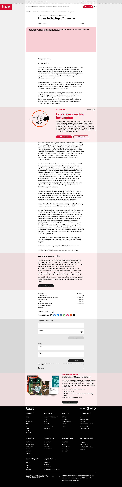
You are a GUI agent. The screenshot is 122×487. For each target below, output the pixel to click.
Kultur (27, 424)
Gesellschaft (29, 421)
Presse (64, 426)
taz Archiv (82, 449)
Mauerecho (29, 449)
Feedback (46, 462)
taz (30, 408)
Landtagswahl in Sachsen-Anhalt (51, 418)
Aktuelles (64, 417)
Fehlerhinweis (48, 311)
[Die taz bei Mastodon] (88, 409)
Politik (27, 417)
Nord (27, 430)
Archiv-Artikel (35, 11)
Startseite (28, 11)
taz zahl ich (83, 421)
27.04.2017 (81, 293)
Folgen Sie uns (82, 408)
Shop (27, 467)
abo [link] (79, 1)
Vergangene (65, 449)
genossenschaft (84, 419)
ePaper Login (47, 467)
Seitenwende (87, 478)
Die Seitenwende (66, 421)
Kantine (28, 465)
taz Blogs (82, 442)
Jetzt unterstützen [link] (46, 285)
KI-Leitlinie (92, 475)
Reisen (28, 463)
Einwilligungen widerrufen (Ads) (70, 480)
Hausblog (64, 419)
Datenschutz (71, 478)
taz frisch (46, 444)
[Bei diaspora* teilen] (67, 315)
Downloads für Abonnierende (52, 469)
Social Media (47, 424)
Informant (64, 478)
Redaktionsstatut (72, 475)
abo (81, 417)
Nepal (45, 421)
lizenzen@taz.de (36, 477)
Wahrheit (28, 433)
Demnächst (65, 442)
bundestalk (29, 442)
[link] (34, 7)
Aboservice (47, 464)
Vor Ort (64, 444)
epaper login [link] (92, 1)
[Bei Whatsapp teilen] (64, 315)
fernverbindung (30, 444)
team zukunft (47, 442)
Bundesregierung (48, 426)
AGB (83, 478)
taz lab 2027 (65, 451)
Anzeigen (28, 469)
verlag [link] (27, 1)
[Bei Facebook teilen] (61, 315)
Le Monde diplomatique (86, 447)
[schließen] (94, 109)
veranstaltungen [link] (33, 1)
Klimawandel (47, 428)
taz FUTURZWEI (84, 444)
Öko (27, 419)
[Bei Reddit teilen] (71, 315)
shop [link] (39, 1)
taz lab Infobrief (48, 449)
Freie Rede (29, 451)
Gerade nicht (89, 109)
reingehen (28, 453)
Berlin (27, 428)
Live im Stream (66, 446)
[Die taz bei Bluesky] (91, 409)
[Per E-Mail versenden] (51, 315)
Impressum (78, 478)
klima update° (29, 446)
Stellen (64, 424)
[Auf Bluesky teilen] (58, 315)
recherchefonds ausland (86, 424)
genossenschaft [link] (84, 1)
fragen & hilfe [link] (44, 1)
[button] (95, 7)
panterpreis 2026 (84, 428)
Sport (27, 426)
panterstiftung (84, 426)
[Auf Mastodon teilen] (54, 315)
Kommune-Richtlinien (83, 475)
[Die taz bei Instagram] (95, 409)
